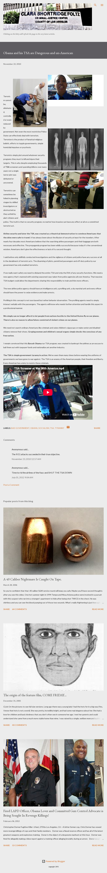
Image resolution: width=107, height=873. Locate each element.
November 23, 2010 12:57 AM (26, 459)
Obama (34, 428)
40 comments (19, 725)
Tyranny (59, 428)
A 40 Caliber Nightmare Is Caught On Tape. (32, 579)
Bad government (20, 428)
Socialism (43, 428)
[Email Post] (68, 428)
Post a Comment (11, 484)
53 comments (19, 845)
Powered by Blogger (55, 861)
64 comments (19, 609)
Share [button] (97, 428)
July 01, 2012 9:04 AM (22, 477)
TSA (52, 428)
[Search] (95, 5)
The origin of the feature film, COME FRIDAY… (35, 695)
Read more (98, 609)
